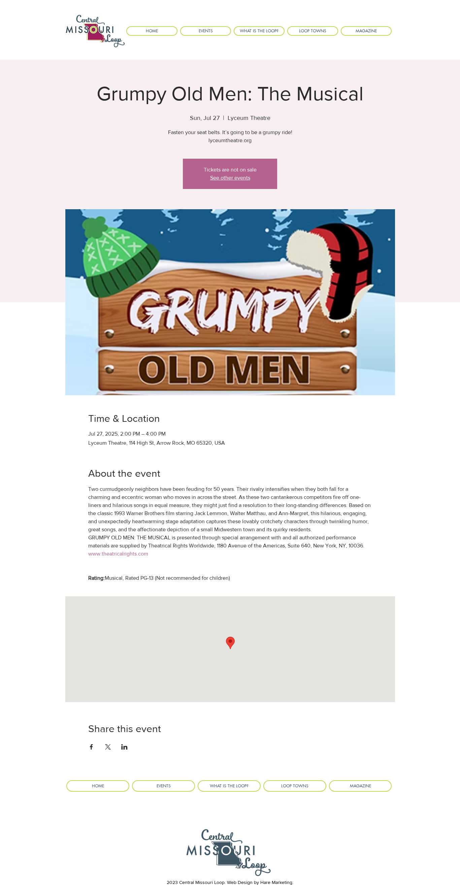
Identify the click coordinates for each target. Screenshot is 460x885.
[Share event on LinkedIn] (124, 747)
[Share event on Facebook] (91, 747)
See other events (230, 178)
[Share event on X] (108, 747)
